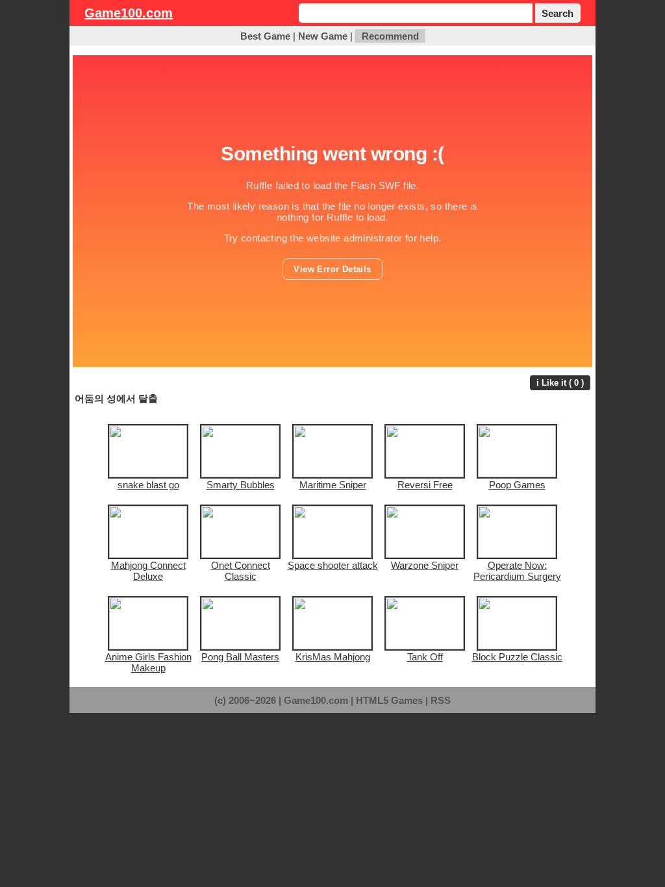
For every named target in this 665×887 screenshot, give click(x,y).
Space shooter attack (333, 565)
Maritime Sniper (332, 484)
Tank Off (425, 656)
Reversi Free (425, 484)
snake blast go (148, 484)
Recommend (390, 36)
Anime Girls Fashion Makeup (148, 662)
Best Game (265, 36)
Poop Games (517, 484)
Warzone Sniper (424, 565)
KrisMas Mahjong (332, 656)
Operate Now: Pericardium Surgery (517, 571)
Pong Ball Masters (240, 656)
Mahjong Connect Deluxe (148, 571)
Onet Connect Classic (240, 571)
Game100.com (128, 13)
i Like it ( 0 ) (560, 383)
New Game (322, 36)
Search (557, 13)
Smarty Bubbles (241, 484)
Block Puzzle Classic (517, 656)
